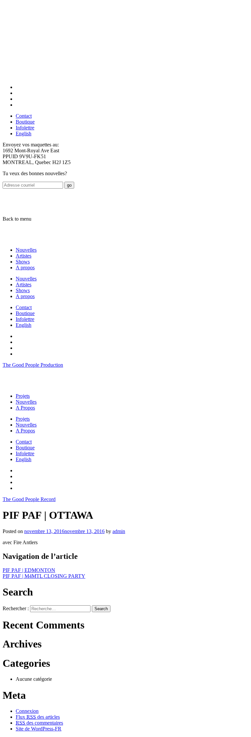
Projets (23, 396)
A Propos (25, 407)
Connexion (27, 711)
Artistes (23, 256)
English (23, 133)
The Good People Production (33, 365)
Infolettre (25, 127)
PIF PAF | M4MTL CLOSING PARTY (44, 576)
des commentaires (39, 723)
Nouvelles (26, 250)
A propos (25, 267)
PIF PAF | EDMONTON (29, 570)
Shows (23, 261)
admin (118, 531)
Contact (24, 116)
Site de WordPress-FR (38, 728)
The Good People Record (29, 499)
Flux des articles (38, 717)
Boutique (25, 122)
